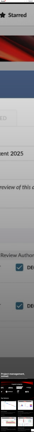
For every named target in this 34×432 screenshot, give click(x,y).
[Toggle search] (27, 1)
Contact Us (30, 1)
